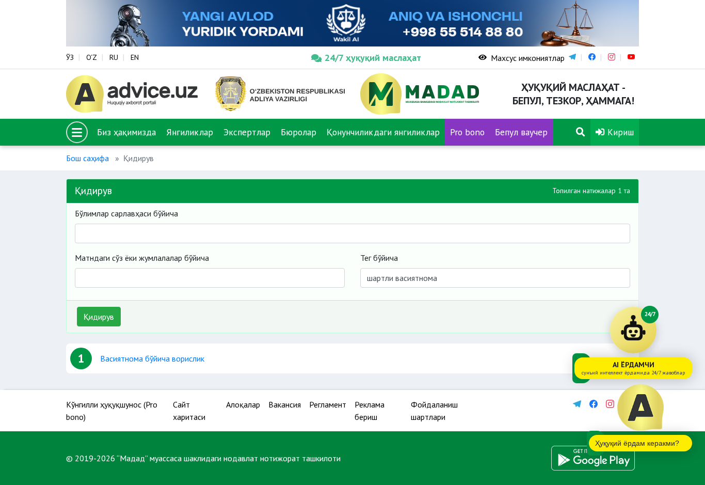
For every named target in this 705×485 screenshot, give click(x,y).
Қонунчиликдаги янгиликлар (383, 132)
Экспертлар (246, 132)
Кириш (619, 132)
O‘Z (91, 57)
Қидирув (99, 316)
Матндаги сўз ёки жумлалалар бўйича (142, 258)
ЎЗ (70, 57)
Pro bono (467, 132)
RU (113, 57)
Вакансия (284, 404)
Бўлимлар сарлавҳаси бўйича (126, 213)
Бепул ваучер (521, 132)
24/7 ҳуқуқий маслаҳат (373, 58)
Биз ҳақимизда (126, 132)
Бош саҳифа (87, 158)
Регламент (327, 404)
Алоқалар (243, 404)
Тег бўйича (379, 258)
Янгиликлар (189, 132)
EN (135, 57)
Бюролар (298, 132)
